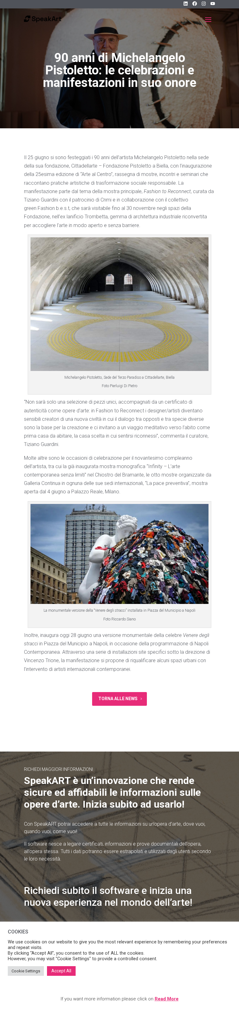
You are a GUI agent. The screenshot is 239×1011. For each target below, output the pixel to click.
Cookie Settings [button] (26, 971)
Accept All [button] (61, 970)
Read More (167, 999)
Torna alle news (118, 698)
